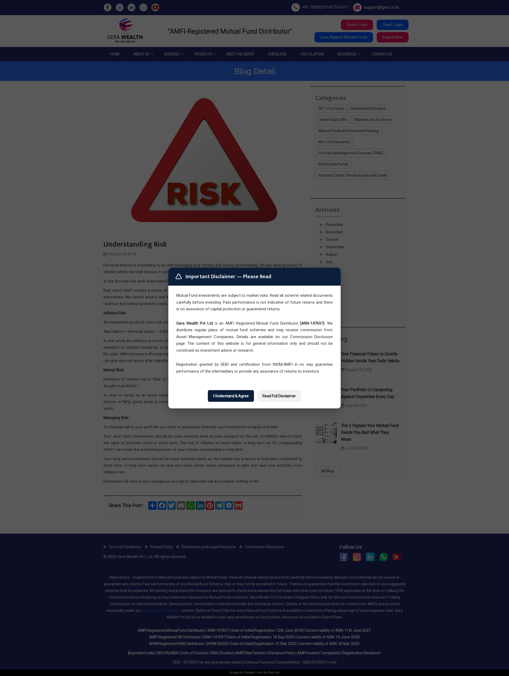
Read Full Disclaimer (279, 396)
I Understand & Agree (231, 396)
